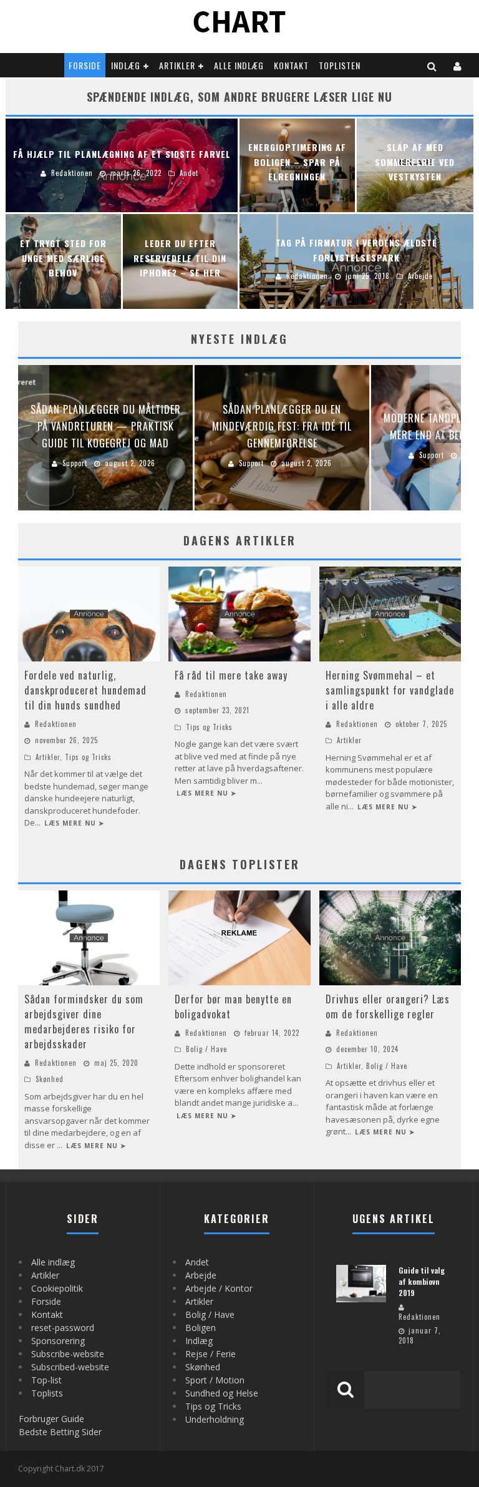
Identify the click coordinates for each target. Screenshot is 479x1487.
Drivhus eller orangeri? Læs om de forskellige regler (388, 1006)
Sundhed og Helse (221, 1393)
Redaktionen (56, 724)
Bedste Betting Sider (60, 1432)
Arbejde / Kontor (219, 1288)
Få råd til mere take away (231, 675)
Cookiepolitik (57, 1288)
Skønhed (50, 1079)
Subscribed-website (70, 1367)
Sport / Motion (214, 1380)
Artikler (177, 65)
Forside (85, 65)
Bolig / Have (206, 1049)
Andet (197, 1262)
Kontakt (291, 65)
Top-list (46, 1380)
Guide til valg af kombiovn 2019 (422, 1281)
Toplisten (339, 65)
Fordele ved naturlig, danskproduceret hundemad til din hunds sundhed (85, 690)
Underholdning (214, 1419)
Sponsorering (58, 1341)
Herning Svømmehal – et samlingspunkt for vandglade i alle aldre (390, 690)
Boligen (200, 1327)
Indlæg (125, 65)
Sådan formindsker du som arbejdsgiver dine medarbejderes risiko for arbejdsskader (83, 1021)
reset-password (62, 1327)
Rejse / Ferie (210, 1354)
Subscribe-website (67, 1354)
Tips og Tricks (88, 757)
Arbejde (200, 1275)
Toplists (47, 1393)
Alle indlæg (239, 65)
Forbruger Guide (51, 1419)
